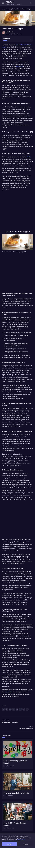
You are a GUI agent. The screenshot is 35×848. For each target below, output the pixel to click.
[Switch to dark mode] (31, 3)
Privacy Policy (21, 839)
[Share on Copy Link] (27, 709)
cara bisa (9, 692)
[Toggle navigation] (3, 3)
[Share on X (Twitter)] (6, 709)
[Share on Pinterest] (13, 709)
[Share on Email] (23, 709)
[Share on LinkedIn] (10, 709)
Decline (26, 844)
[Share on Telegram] (20, 709)
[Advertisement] (17, 209)
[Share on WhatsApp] (17, 709)
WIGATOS (9, 2)
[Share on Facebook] (3, 709)
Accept (9, 844)
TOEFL (29, 157)
